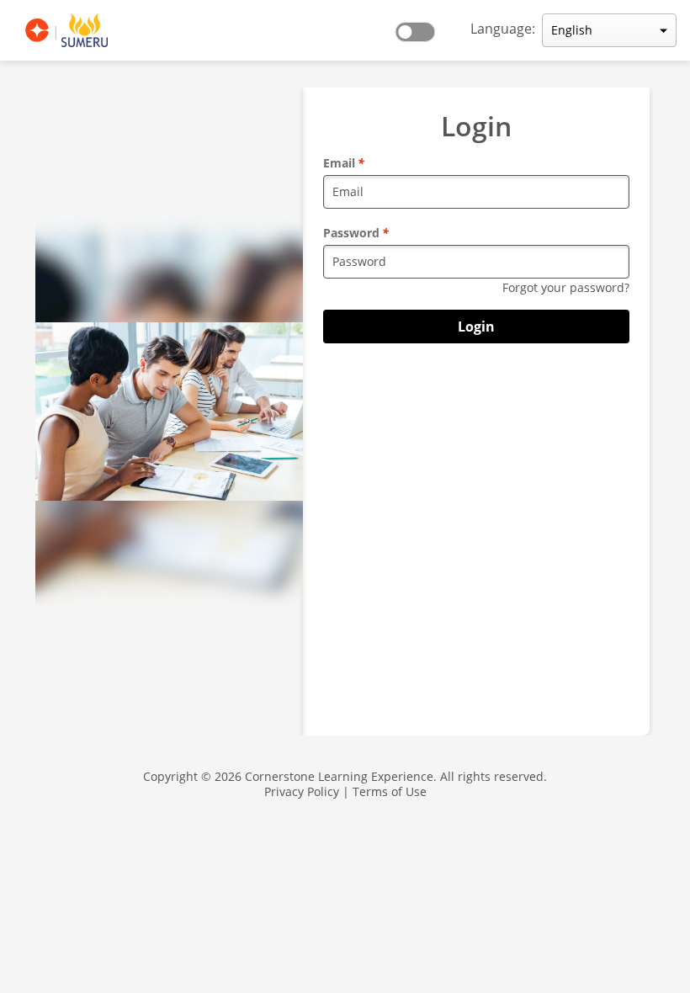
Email (343, 163)
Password (356, 233)
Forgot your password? (565, 287)
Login (476, 326)
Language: (502, 28)
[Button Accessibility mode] (420, 27)
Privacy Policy (301, 791)
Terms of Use (390, 791)
